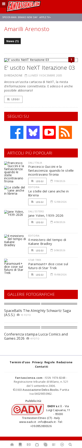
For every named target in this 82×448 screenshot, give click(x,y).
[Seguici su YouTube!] (49, 132)
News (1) (12, 41)
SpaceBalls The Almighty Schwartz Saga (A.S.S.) (37, 312)
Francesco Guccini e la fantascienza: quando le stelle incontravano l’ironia (51, 170)
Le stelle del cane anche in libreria (48, 193)
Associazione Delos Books (41, 390)
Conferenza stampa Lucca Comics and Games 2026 (36, 336)
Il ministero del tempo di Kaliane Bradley (47, 241)
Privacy (37, 362)
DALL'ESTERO (36, 211)
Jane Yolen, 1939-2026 (46, 215)
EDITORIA (33, 187)
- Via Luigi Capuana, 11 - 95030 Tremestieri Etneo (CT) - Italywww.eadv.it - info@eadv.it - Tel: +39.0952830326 (44, 416)
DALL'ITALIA (35, 162)
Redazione (64, 362)
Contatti (41, 366)
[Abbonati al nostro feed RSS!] (65, 132)
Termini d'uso (20, 362)
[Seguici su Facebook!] (16, 132)
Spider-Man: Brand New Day (19, 17)
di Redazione (13, 75)
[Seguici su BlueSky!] (33, 132)
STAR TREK (34, 260)
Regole (49, 362)
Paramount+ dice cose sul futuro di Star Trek (48, 266)
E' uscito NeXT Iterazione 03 (39, 67)
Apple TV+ (45, 17)
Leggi (15, 99)
